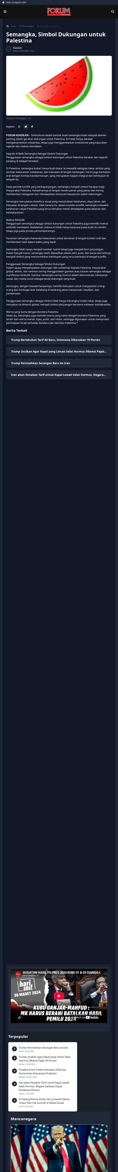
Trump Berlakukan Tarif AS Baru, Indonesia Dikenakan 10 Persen (55, 340)
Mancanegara (28, 26)
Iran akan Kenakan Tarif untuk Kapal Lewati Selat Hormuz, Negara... (58, 375)
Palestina (59, 139)
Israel (23, 323)
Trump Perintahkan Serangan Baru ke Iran (40, 363)
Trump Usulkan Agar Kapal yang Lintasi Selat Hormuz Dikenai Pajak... (59, 351)
